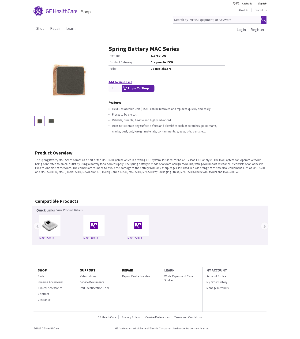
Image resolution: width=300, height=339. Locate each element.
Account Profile (216, 276)
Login (241, 29)
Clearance (44, 300)
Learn (70, 28)
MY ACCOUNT (216, 270)
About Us (243, 10)
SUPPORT (88, 270)
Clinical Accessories (50, 288)
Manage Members (217, 288)
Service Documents (92, 282)
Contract (43, 294)
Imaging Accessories (50, 282)
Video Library (88, 276)
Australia (247, 3)
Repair (55, 28)
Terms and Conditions (188, 317)
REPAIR (127, 270)
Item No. (115, 56)
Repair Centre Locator (136, 276)
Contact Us (260, 10)
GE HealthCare (107, 317)
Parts (41, 276)
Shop (40, 28)
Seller (113, 69)
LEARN (169, 270)
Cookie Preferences (157, 317)
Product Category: (121, 62)
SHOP (42, 270)
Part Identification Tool (94, 288)
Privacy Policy (131, 317)
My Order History (216, 282)
